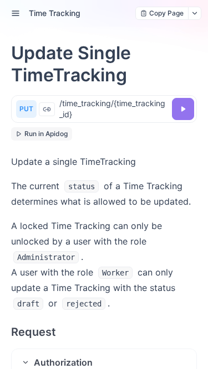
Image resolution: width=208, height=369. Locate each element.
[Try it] (183, 109)
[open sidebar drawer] (15, 13)
